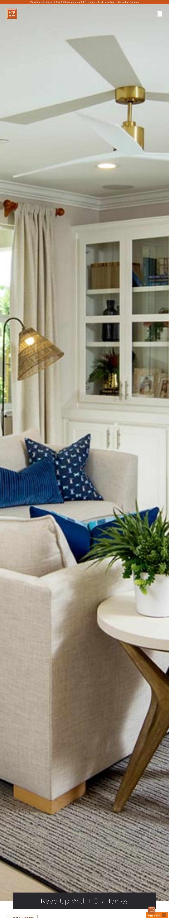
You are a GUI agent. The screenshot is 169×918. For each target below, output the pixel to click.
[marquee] (84, 2)
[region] (84, 2)
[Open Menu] (159, 14)
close (164, 915)
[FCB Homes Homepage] (12, 14)
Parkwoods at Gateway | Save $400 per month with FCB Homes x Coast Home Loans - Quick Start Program (84, 2)
